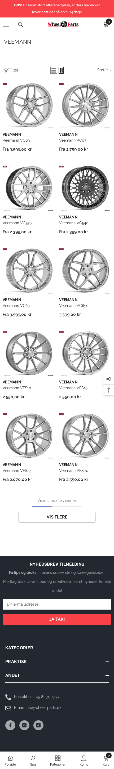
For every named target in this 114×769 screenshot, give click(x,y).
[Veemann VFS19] (85, 353)
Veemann (12, 134)
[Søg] (20, 24)
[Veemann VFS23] (29, 436)
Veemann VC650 (74, 305)
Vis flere (57, 517)
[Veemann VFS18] (29, 353)
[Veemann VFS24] (85, 436)
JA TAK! (57, 619)
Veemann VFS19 (73, 388)
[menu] (6, 24)
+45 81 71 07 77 (46, 697)
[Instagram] (24, 725)
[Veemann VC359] (29, 188)
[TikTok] (38, 725)
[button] (53, 70)
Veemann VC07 (72, 140)
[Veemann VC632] (29, 271)
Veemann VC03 (16, 140)
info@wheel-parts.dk (43, 707)
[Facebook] (10, 725)
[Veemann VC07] (85, 106)
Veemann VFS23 (17, 470)
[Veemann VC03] (29, 106)
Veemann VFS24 (73, 470)
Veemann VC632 (17, 305)
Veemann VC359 (17, 223)
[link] (33, 760)
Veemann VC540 (74, 223)
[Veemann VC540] (85, 188)
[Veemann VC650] (85, 271)
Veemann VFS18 (17, 388)
